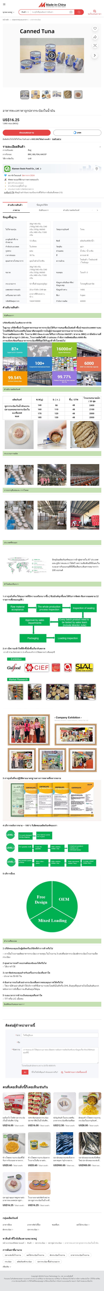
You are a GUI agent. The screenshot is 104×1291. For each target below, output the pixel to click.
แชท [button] (79, 132)
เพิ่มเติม (6, 1266)
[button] (92, 210)
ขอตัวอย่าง (56, 139)
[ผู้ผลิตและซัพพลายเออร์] (52, 4)
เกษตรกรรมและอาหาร (19, 20)
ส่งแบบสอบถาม (26, 132)
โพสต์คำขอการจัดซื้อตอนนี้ (74, 1072)
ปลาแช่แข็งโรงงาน (13, 1255)
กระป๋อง (8, 1261)
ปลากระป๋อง (32, 1229)
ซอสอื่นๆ (55, 1224)
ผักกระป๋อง (7, 1229)
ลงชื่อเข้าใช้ (9, 192)
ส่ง (25, 1072)
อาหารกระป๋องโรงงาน (80, 1255)
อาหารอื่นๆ (7, 1224)
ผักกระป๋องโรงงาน (57, 1255)
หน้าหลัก (6, 20)
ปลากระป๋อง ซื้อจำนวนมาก (48, 1261)
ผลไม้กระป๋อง (82, 1224)
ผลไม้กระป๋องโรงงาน (35, 1255)
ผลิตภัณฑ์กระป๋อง (24, 1261)
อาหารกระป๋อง (35, 20)
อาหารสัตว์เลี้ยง (33, 1224)
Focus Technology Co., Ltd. (54, 1276)
